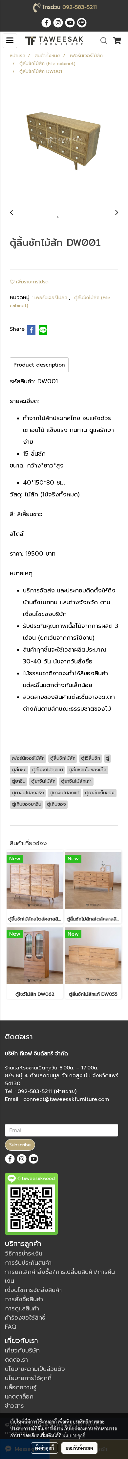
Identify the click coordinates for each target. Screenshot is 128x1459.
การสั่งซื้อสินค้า (24, 1299)
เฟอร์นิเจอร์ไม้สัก (51, 297)
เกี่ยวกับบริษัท (22, 1350)
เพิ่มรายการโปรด (31, 281)
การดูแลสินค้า (22, 1308)
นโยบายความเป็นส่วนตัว (35, 1369)
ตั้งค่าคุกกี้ (44, 1448)
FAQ (10, 1326)
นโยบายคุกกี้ (73, 1435)
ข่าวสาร (14, 1405)
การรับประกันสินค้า (28, 1262)
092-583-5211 (79, 7)
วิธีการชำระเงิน (23, 1253)
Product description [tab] (39, 365)
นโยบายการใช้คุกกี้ (28, 1378)
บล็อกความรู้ (20, 1387)
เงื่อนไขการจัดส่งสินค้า (33, 1290)
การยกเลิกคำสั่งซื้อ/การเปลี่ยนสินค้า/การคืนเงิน (60, 1276)
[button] (101, 40)
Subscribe (20, 1144)
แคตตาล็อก (19, 1396)
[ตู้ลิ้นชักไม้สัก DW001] (64, 141)
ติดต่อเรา (16, 1359)
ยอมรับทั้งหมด (79, 1448)
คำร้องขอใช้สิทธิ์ (25, 1317)
